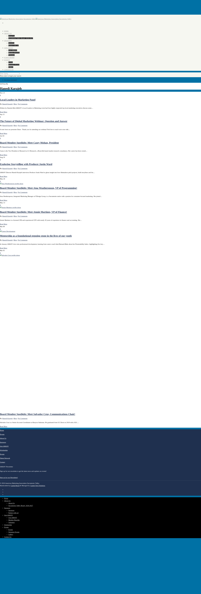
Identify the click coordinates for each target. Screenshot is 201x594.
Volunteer (11, 522)
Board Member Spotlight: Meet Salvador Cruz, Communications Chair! (37, 414)
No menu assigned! (10, 80)
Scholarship (4, 450)
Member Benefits (14, 520)
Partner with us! (13, 513)
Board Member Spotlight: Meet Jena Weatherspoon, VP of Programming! (38, 188)
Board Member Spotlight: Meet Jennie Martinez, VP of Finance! (33, 212)
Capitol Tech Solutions (37, 485)
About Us (8, 33)
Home (2, 430)
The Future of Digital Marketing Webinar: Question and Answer (33, 121)
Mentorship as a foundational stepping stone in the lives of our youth (36, 236)
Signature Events (13, 65)
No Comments (22, 104)
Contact (2, 462)
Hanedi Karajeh (7, 104)
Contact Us (9, 69)
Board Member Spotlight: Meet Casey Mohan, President (29, 142)
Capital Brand (15, 485)
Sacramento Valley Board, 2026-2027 (20, 38)
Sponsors (8, 41)
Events (7, 60)
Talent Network (5, 458)
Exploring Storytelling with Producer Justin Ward (26, 164)
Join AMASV (8, 48)
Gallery (10, 534)
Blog (15, 104)
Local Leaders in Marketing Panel (17, 99)
